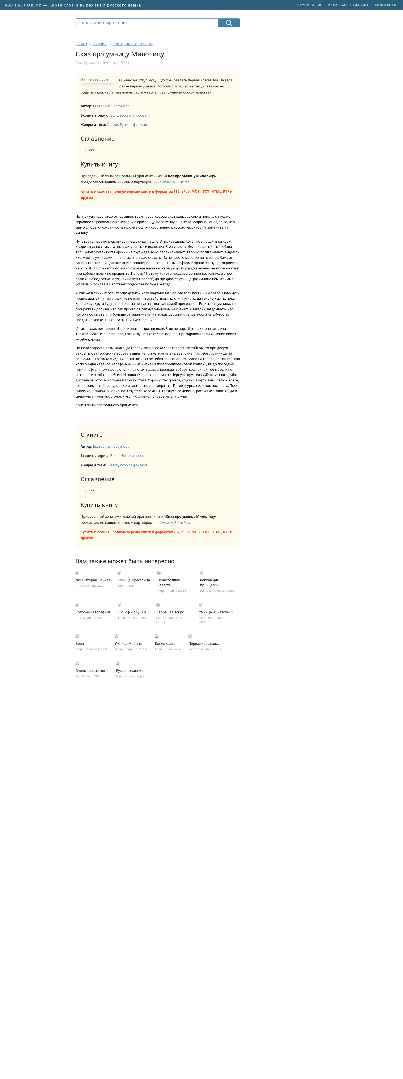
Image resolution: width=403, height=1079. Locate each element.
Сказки (112, 124)
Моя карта (385, 5)
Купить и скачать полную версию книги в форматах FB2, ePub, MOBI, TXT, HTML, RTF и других (156, 194)
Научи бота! (309, 5)
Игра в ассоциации (348, 5)
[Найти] (229, 23)
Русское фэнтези (133, 124)
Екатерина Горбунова (111, 106)
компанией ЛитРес (173, 182)
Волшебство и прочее (128, 115)
